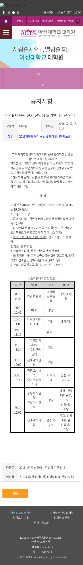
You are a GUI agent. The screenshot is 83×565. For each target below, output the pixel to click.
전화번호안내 (62, 517)
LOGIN (19, 21)
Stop (4, 12)
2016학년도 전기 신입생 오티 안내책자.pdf (45, 136)
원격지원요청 (42, 522)
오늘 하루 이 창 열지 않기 (57, 12)
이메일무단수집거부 (62, 512)
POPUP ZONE (68, 21)
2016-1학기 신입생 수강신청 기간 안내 (42, 467)
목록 (15, 493)
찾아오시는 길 (21, 517)
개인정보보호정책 (21, 512)
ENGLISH (33, 21)
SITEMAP (47, 21)
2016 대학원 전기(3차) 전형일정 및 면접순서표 (47, 476)
